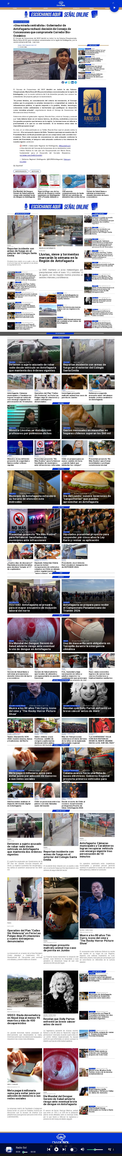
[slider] (23, 1152)
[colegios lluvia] (81, 75)
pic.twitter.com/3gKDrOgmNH (31, 155)
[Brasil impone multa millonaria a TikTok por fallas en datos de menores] (83, 1091)
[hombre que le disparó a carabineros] (11, 306)
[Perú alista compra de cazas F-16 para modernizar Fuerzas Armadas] (83, 1034)
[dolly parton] (88, 301)
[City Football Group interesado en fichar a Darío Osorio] (83, 1110)
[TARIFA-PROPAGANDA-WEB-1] (61, 18)
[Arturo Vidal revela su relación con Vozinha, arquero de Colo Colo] (83, 1053)
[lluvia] (81, 67)
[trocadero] (11, 326)
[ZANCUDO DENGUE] (88, 324)
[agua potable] (81, 59)
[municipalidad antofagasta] (11, 316)
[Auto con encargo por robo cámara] (88, 242)
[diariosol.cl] (8, 4)
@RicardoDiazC (65, 146)
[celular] (88, 313)
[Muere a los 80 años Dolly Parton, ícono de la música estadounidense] (83, 1072)
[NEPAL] (88, 289)
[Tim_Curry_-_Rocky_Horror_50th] (88, 277)
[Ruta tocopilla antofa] (81, 51)
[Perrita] (88, 266)
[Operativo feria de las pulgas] (88, 254)
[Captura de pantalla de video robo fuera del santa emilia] (88, 231)
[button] (20, 171)
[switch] (73, 1149)
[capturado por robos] (88, 219)
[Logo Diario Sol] (61, 5)
